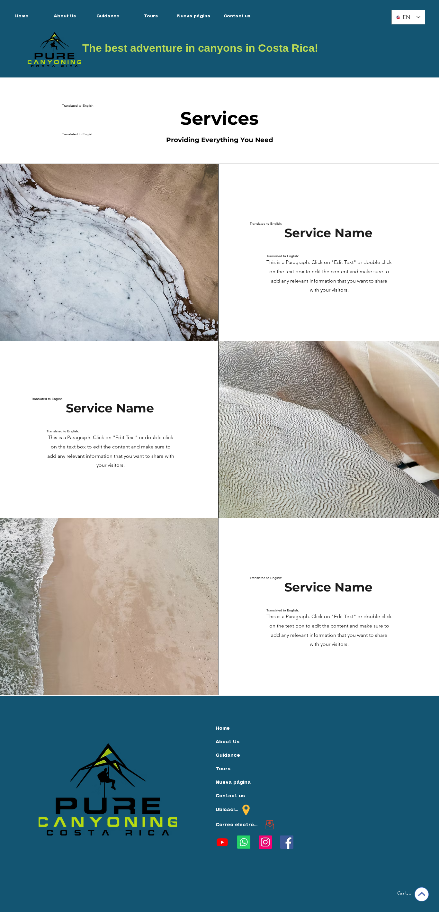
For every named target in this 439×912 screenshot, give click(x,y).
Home (223, 728)
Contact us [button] (230, 796)
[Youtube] (222, 842)
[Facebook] (286, 842)
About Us (227, 742)
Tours (223, 769)
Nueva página (233, 782)
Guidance (228, 755)
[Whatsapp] (243, 842)
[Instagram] (265, 842)
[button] (236, 16)
